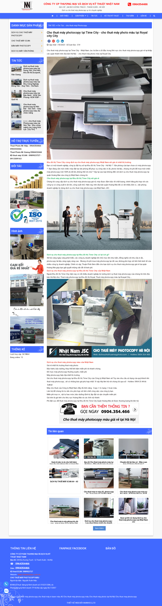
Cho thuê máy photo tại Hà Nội (102, 597)
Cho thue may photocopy (126, 597)
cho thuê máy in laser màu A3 (50, 597)
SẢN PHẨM (79, 16)
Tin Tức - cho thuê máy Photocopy (72, 25)
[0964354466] (6, 584)
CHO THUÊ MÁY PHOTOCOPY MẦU (24, 578)
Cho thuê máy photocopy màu (76, 597)
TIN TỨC (94, 16)
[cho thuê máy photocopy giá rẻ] (27, 266)
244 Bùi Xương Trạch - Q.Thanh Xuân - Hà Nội (35, 560)
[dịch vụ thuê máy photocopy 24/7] (27, 217)
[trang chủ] (53, 16)
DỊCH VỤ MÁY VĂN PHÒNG (22, 51)
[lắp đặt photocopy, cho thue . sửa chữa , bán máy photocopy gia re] (27, 247)
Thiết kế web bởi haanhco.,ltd (81, 603)
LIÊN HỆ (144, 16)
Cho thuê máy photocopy (27, 597)
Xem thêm (99, 528)
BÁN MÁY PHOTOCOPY (21, 46)
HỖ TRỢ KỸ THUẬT (111, 16)
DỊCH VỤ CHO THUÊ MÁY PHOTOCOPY (21, 34)
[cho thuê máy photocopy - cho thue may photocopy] (27, 6)
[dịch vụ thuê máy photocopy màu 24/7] (27, 330)
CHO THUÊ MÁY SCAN (20, 41)
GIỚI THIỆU (64, 16)
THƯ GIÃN (130, 16)
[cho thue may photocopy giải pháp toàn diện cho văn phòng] (27, 199)
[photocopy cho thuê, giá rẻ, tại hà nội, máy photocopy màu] (27, 290)
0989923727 (28, 572)
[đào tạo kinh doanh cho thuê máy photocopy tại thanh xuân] (27, 311)
